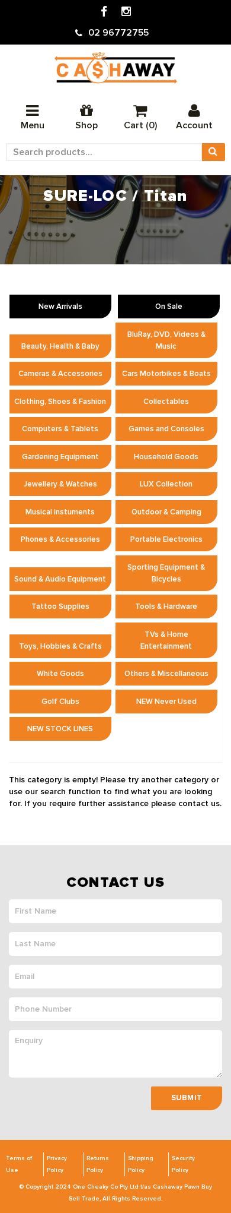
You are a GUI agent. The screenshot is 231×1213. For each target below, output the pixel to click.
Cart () (140, 125)
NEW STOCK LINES (60, 729)
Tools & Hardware (166, 606)
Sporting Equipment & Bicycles (166, 573)
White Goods (60, 673)
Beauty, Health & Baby (60, 346)
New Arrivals (60, 306)
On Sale (168, 306)
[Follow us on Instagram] (126, 12)
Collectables (166, 401)
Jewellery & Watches (60, 484)
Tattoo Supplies (60, 606)
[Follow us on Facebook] (104, 12)
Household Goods (166, 457)
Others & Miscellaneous (166, 673)
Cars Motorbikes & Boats (166, 373)
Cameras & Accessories (60, 373)
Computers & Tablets (60, 429)
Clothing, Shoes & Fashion (60, 401)
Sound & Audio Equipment (60, 579)
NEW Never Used (166, 701)
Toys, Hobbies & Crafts (60, 646)
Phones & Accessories (60, 539)
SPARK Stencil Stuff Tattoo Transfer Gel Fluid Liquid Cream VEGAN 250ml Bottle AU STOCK (103, 1153)
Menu (32, 125)
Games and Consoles (166, 429)
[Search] (213, 152)
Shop (86, 125)
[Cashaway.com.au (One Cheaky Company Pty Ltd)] (115, 68)
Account (194, 125)
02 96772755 (118, 33)
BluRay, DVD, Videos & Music (166, 340)
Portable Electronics (166, 539)
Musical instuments (60, 512)
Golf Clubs (60, 701)
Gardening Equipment (60, 457)
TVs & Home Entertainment (166, 640)
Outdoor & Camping (166, 512)
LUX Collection (166, 484)
